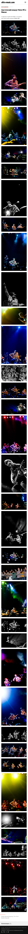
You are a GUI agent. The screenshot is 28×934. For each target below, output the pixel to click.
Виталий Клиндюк (9, 916)
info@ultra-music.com (5, 928)
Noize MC (7, 917)
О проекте (3, 930)
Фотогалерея (4, 6)
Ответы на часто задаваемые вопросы (15, 930)
